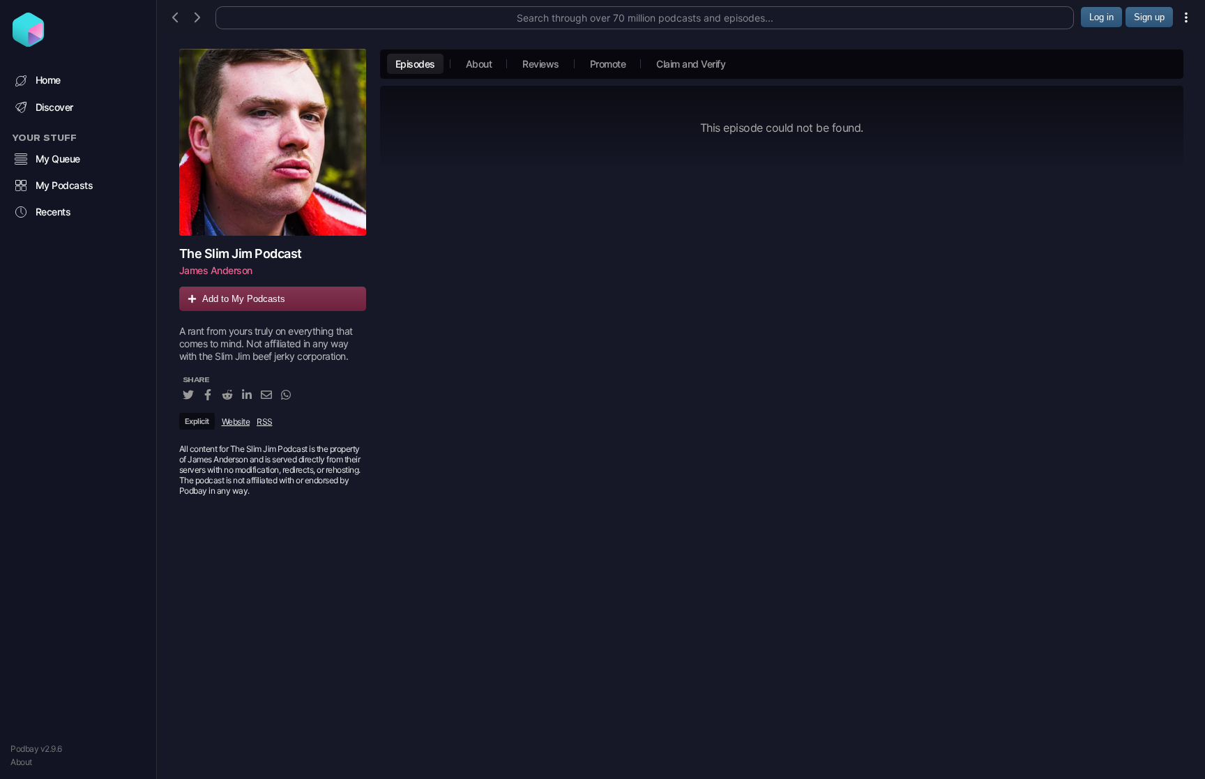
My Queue (58, 159)
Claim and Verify (690, 64)
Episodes (415, 64)
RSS (265, 421)
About (21, 762)
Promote (608, 64)
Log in (1101, 17)
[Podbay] (28, 43)
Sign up (1149, 17)
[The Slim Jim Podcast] (272, 142)
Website (236, 421)
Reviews (540, 64)
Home (48, 80)
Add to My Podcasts (243, 299)
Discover (54, 107)
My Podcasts (64, 185)
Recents (53, 212)
